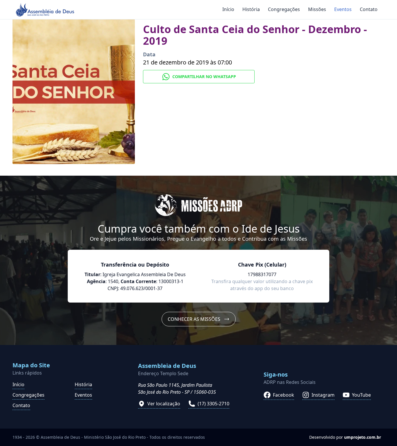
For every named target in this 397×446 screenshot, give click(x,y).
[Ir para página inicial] (45, 10)
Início (228, 9)
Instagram (323, 395)
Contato (369, 9)
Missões (317, 9)
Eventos (343, 9)
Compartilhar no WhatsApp (204, 76)
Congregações (284, 9)
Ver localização (163, 403)
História (251, 9)
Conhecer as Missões (194, 319)
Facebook (283, 395)
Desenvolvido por (345, 437)
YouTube (361, 395)
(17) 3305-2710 (213, 403)
